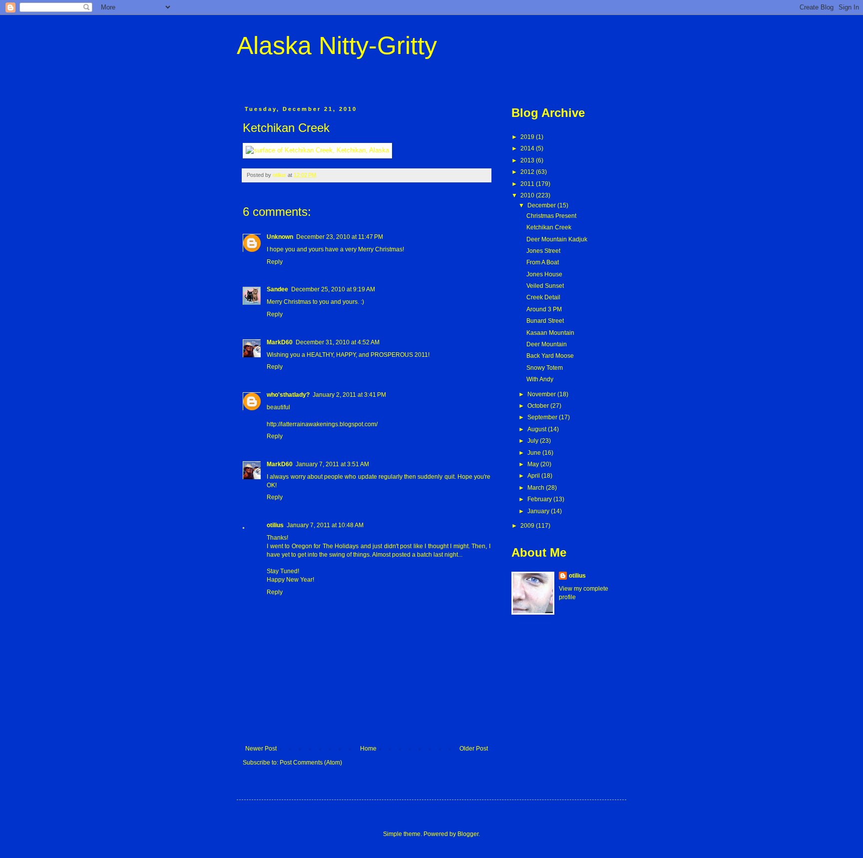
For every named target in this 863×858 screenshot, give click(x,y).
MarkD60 (280, 342)
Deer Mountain (546, 344)
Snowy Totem (544, 367)
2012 (528, 171)
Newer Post (261, 748)
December (542, 205)
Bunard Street (545, 320)
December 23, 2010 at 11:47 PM (339, 236)
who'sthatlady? (288, 394)
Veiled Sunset (545, 285)
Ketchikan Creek (548, 227)
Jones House (544, 274)
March (536, 487)
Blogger (467, 834)
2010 (528, 195)
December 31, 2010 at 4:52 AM (338, 342)
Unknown (280, 236)
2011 (528, 183)
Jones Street (543, 250)
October (538, 405)
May (533, 464)
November (542, 394)
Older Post (473, 748)
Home (368, 748)
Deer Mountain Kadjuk (556, 239)
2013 (528, 160)
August (537, 429)
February (540, 499)
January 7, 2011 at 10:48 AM (325, 525)
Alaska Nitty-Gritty (337, 45)
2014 (528, 148)
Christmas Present (551, 215)
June (534, 452)
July (533, 440)
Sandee (277, 289)
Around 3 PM (544, 309)
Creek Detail (543, 297)
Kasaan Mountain (550, 332)
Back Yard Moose (550, 355)
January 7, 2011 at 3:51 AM (332, 464)
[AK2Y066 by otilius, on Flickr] (317, 150)
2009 (528, 525)
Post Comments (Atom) (311, 762)
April (534, 475)
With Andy (539, 379)
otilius (275, 525)
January (539, 511)
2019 (528, 136)
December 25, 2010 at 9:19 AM (333, 289)
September (543, 417)
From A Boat (542, 262)
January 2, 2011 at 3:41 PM (349, 394)
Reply (275, 261)
